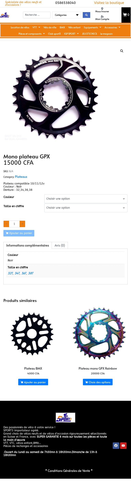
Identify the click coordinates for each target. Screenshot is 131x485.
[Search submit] (86, 15)
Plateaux (21, 177)
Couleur (9, 197)
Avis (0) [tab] (60, 245)
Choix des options (99, 382)
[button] (122, 51)
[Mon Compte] (102, 16)
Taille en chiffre (14, 206)
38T (30, 273)
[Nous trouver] (102, 8)
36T (23, 273)
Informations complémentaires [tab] (27, 245)
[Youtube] (123, 445)
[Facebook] (116, 445)
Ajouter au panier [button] (35, 382)
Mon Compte (102, 19)
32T (10, 273)
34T (17, 273)
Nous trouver (102, 11)
